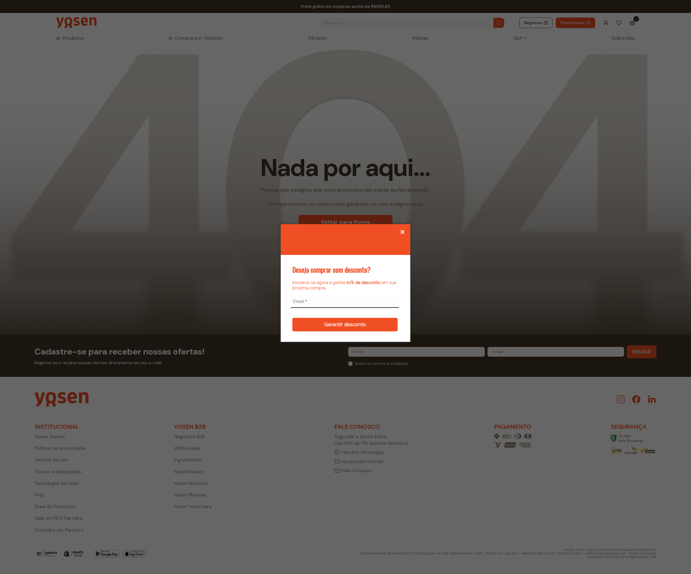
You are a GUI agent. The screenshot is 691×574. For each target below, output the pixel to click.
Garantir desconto (345, 324)
